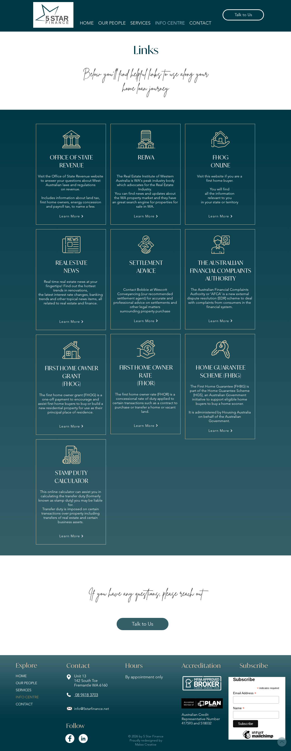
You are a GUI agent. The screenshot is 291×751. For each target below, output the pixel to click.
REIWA (146, 157)
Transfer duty (52, 509)
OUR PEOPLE (26, 683)
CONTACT (24, 704)
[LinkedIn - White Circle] (83, 738)
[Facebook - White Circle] (69, 738)
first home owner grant (64, 395)
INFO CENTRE (27, 697)
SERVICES (23, 690)
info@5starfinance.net (91, 708)
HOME (21, 676)
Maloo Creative (145, 744)
